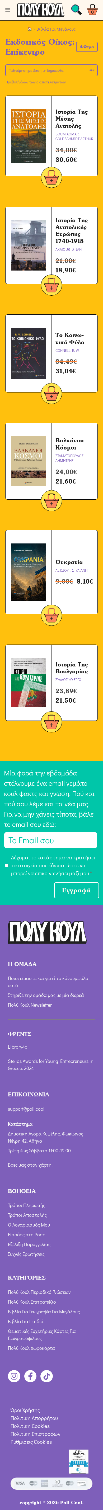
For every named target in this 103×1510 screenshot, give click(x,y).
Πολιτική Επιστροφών (35, 1433)
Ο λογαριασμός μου (29, 1225)
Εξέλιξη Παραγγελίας (29, 1244)
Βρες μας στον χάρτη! (30, 1165)
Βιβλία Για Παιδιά (26, 1321)
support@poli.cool (26, 1109)
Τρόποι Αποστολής (27, 1215)
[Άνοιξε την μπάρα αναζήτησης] (76, 11)
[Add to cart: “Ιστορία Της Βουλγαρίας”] (51, 722)
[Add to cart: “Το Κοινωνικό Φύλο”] (51, 394)
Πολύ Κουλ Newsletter (30, 1005)
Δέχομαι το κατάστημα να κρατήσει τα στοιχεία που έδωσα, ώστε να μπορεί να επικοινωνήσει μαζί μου (53, 865)
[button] (87, 47)
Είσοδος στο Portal (27, 1234)
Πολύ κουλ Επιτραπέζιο (32, 1302)
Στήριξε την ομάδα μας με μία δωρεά (46, 995)
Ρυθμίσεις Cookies (31, 1441)
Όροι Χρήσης (25, 1410)
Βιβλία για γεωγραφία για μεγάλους (44, 1311)
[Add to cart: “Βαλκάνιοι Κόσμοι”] (51, 501)
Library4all (19, 1047)
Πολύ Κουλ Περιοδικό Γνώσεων (39, 1292)
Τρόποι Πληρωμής (26, 1205)
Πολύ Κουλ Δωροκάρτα (31, 1348)
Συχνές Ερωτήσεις (26, 1254)
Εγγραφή (76, 890)
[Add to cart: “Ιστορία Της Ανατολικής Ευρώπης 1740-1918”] (51, 285)
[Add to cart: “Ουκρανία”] (51, 616)
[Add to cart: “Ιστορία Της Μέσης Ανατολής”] (51, 178)
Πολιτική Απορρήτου (34, 1417)
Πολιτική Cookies (30, 1425)
